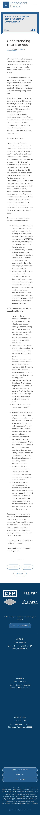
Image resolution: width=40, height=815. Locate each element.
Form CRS (20, 774)
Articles (21, 49)
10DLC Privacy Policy (20, 769)
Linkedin (20, 573)
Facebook (13, 567)
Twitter (27, 567)
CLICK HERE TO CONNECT (20, 625)
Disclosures (20, 779)
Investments (12, 50)
